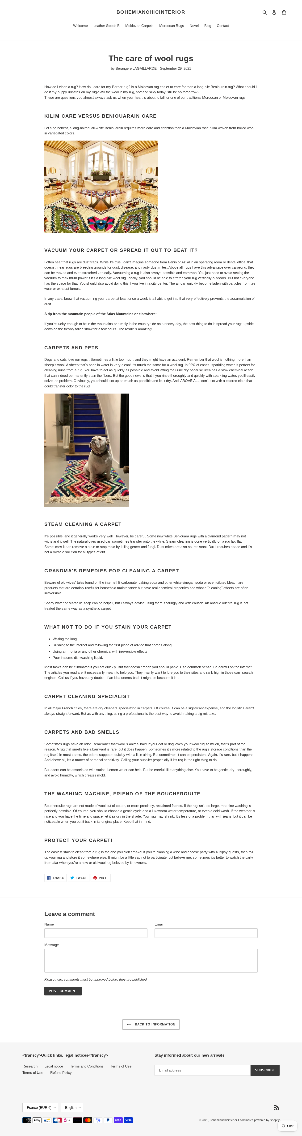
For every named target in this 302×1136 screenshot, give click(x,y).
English (70, 1108)
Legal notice (54, 1066)
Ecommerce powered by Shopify (259, 1120)
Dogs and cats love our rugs (66, 359)
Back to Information (155, 1024)
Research (30, 1066)
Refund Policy (61, 1073)
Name (49, 924)
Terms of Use (121, 1066)
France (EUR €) (39, 1108)
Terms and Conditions (87, 1066)
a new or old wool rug (95, 863)
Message (51, 945)
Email (159, 924)
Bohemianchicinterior (151, 12)
